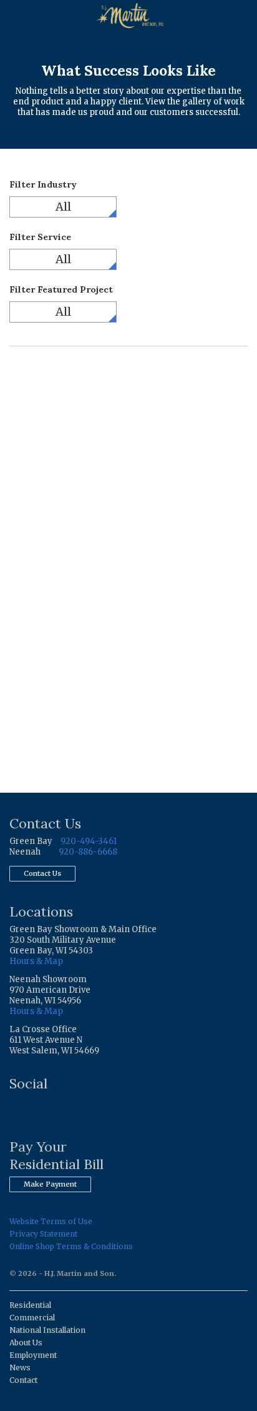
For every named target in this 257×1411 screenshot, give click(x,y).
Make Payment (50, 1184)
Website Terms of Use (50, 1221)
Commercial (32, 1317)
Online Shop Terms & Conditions (71, 1246)
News (20, 1367)
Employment (33, 1355)
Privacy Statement (43, 1233)
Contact (23, 1380)
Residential (30, 1305)
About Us (25, 1342)
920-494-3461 (89, 841)
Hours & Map (36, 961)
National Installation (47, 1330)
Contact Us (42, 873)
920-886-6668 (88, 851)
